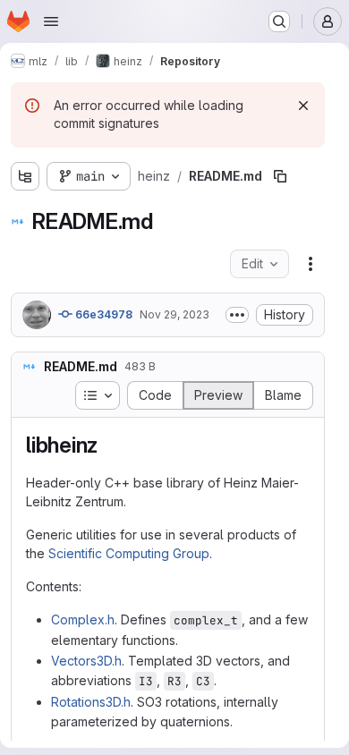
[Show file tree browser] (25, 176)
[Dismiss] (303, 105)
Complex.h (83, 619)
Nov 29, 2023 (174, 314)
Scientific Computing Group (128, 553)
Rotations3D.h (91, 701)
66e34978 (102, 314)
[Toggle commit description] (237, 315)
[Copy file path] (280, 176)
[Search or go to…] (279, 21)
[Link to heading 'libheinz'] (109, 445)
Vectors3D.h (86, 660)
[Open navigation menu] (51, 21)
